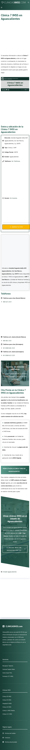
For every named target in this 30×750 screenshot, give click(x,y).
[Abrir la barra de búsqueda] (28, 2)
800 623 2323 (7, 302)
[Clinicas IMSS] (13, 2)
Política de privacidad (11, 742)
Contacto (7, 737)
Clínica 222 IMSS (7, 714)
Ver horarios (13, 198)
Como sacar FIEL (7, 673)
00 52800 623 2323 (9, 355)
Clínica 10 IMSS (6, 707)
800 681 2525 (7, 341)
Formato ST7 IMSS (7, 676)
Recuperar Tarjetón (7, 666)
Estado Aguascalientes (10, 572)
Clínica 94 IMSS (6, 700)
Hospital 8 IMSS (7, 703)
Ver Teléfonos (16, 161)
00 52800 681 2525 (9, 348)
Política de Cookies (10, 733)
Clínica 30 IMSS (6, 696)
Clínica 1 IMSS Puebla (8, 710)
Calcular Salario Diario (8, 669)
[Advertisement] (15, 38)
